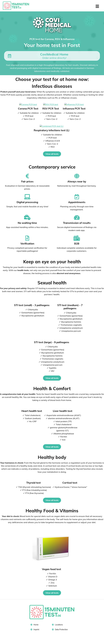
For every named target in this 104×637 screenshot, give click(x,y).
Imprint (36, 629)
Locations (58, 625)
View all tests (52, 154)
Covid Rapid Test (17, 5)
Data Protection (61, 629)
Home (35, 625)
